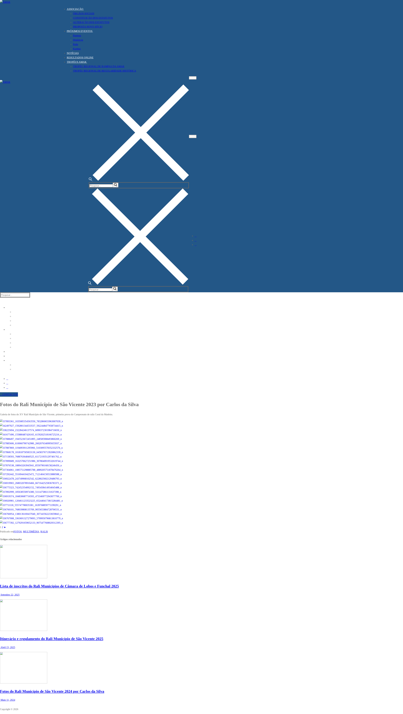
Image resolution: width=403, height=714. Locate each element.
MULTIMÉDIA (31, 531)
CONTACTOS (10, 394)
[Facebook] (195, 235)
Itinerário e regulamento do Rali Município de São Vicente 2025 (51, 639)
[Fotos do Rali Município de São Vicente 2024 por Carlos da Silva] (23, 682)
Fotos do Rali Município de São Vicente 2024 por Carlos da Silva (52, 691)
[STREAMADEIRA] (195, 240)
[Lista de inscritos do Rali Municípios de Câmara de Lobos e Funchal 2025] (23, 577)
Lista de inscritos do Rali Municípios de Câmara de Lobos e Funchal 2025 (59, 586)
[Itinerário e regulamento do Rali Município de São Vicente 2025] (23, 630)
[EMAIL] (195, 244)
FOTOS (18, 531)
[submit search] (115, 185)
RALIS (44, 531)
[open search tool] (139, 180)
